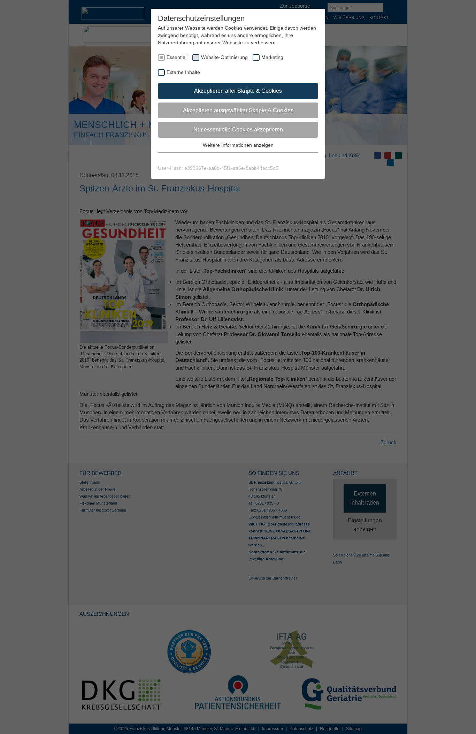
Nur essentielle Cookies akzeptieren (238, 130)
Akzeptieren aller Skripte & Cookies (238, 91)
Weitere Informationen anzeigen (238, 145)
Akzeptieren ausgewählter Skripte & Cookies (238, 110)
